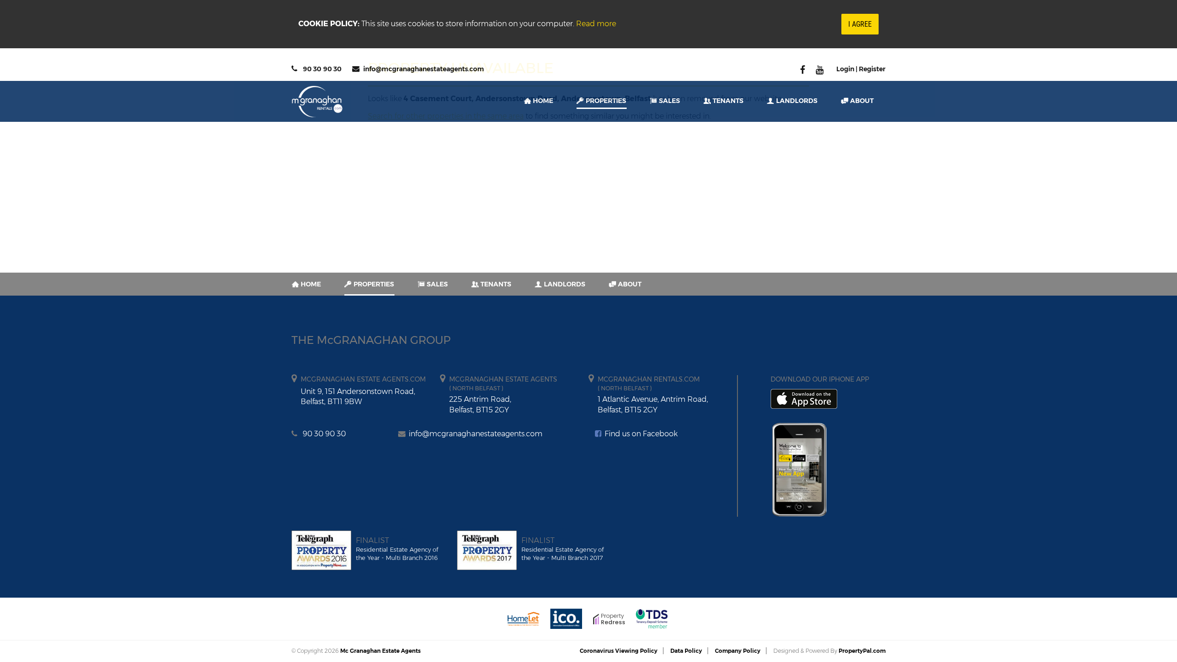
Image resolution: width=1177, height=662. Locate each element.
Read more (596, 23)
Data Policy (686, 650)
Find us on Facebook (640, 433)
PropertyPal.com (862, 650)
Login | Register (861, 69)
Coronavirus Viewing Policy (618, 650)
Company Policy (737, 650)
